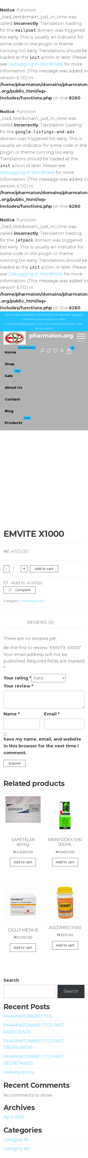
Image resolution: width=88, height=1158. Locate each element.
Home (20, 350)
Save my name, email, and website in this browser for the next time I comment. (42, 746)
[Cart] (69, 352)
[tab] (44, 622)
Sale (12, 374)
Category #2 (16, 1148)
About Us (13, 387)
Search (11, 980)
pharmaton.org (51, 335)
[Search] (42, 350)
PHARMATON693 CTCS (28, 1016)
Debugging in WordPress (35, 64)
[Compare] (48, 350)
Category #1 (16, 1139)
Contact (12, 399)
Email (52, 714)
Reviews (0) (40, 622)
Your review (18, 686)
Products (17, 421)
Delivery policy (19, 1072)
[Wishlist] (55, 350)
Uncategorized (32, 601)
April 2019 (14, 1117)
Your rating (17, 678)
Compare (23, 590)
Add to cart (44, 569)
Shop (10, 364)
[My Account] (62, 350)
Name (12, 714)
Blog (9, 411)
